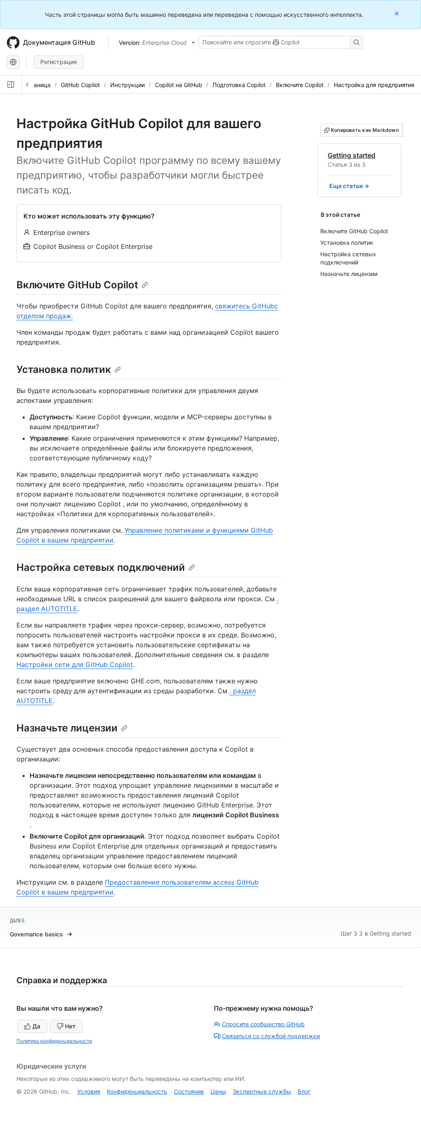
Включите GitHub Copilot (77, 285)
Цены (218, 1091)
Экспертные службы (262, 1091)
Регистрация (58, 61)
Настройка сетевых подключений (100, 567)
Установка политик (63, 369)
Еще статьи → (349, 185)
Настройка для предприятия (374, 84)
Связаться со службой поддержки (271, 1035)
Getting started (351, 155)
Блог (304, 1091)
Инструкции (127, 84)
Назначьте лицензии (67, 728)
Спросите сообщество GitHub (263, 1024)
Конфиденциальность (137, 1091)
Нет (70, 1026)
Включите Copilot (300, 84)
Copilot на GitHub (178, 84)
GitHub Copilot (80, 84)
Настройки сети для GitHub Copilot (74, 664)
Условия (88, 1091)
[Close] (397, 13)
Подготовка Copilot (239, 84)
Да (36, 1026)
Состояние (189, 1091)
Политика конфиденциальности (54, 1041)
